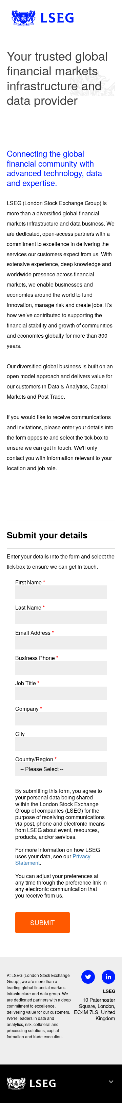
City (20, 734)
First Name (30, 582)
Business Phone (36, 658)
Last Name (30, 607)
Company (28, 708)
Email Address (34, 632)
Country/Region (36, 759)
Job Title (27, 683)
